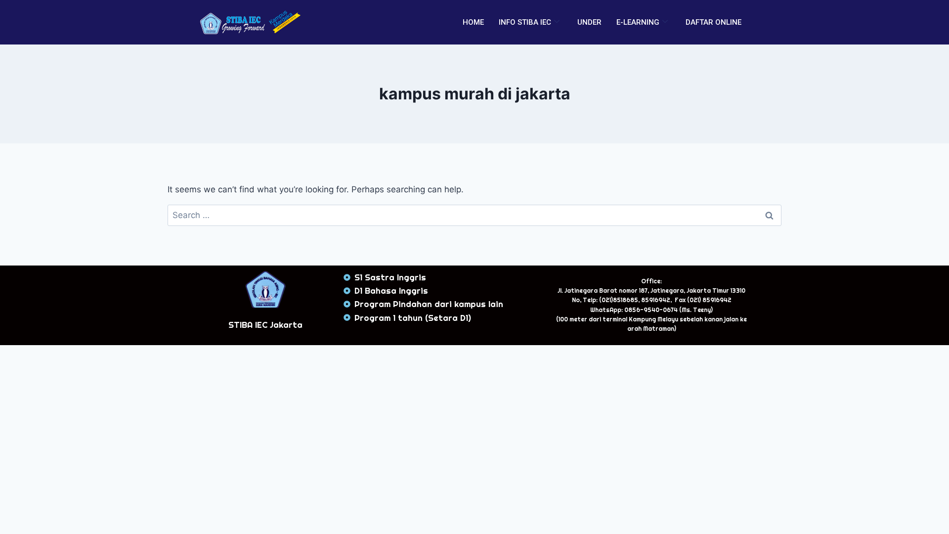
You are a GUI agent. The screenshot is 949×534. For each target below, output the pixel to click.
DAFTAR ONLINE (713, 22)
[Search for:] (474, 215)
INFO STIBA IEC (525, 22)
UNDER (589, 22)
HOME (473, 22)
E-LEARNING (637, 22)
